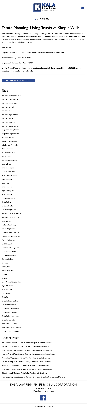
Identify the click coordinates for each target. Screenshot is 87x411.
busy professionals (9, 122)
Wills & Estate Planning (11, 331)
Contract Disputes (9, 251)
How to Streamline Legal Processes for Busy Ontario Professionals (27, 350)
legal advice (6, 164)
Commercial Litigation (10, 247)
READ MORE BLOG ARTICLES (18, 81)
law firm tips (6, 156)
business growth (8, 107)
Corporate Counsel (9, 255)
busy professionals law (10, 126)
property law (7, 221)
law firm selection (8, 152)
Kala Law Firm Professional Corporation (43, 384)
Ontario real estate (9, 320)
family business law (9, 141)
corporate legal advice (10, 133)
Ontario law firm (8, 206)
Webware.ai (48, 406)
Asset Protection (8, 240)
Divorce (5, 263)
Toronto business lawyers (11, 236)
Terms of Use (48, 391)
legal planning (7, 289)
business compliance (10, 99)
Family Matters (8, 270)
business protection (9, 118)
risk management (8, 228)
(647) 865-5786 (44, 19)
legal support (7, 194)
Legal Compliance (9, 171)
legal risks (6, 183)
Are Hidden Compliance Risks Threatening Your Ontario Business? (27, 343)
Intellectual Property (10, 145)
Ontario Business (8, 198)
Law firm (5, 274)
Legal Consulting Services (11, 282)
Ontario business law (10, 301)
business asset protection (11, 95)
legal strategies (8, 190)
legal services (7, 187)
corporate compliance (10, 130)
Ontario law (6, 202)
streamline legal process (11, 232)
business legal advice (10, 114)
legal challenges (8, 168)
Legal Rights (6, 293)
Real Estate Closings (9, 323)
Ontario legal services (10, 316)
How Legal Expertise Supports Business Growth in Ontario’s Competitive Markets (33, 377)
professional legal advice (11, 213)
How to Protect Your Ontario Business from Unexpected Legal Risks (28, 354)
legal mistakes (7, 285)
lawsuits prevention (9, 160)
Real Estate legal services (11, 327)
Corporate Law (7, 259)
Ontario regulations (9, 209)
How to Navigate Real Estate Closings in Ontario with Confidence (27, 362)
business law (6, 111)
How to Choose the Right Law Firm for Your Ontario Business (25, 365)
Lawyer (4, 278)
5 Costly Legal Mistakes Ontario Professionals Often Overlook (26, 373)
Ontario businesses (9, 304)
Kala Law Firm (7, 149)
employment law (8, 137)
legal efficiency (7, 179)
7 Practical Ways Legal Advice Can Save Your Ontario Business (26, 358)
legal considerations (9, 175)
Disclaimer (37, 391)
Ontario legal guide (9, 312)
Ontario (5, 297)
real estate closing (9, 225)
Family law (6, 266)
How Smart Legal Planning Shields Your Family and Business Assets (27, 369)
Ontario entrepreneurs (10, 308)
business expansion (9, 103)
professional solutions (10, 217)
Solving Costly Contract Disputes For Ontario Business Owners (26, 346)
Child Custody (7, 244)
